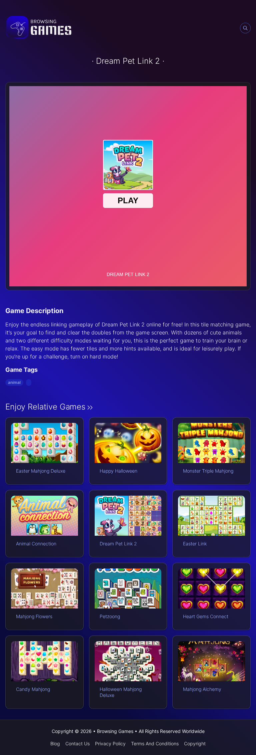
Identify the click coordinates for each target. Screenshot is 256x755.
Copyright (195, 743)
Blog (55, 743)
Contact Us (77, 743)
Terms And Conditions (155, 743)
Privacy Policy (110, 743)
